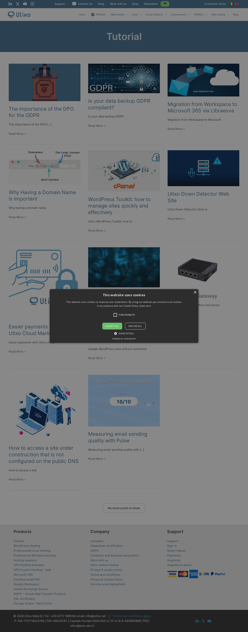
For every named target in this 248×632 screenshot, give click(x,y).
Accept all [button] (112, 326)
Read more (145, 306)
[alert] (124, 316)
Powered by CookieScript (124, 339)
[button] (124, 316)
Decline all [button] (135, 326)
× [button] (195, 292)
